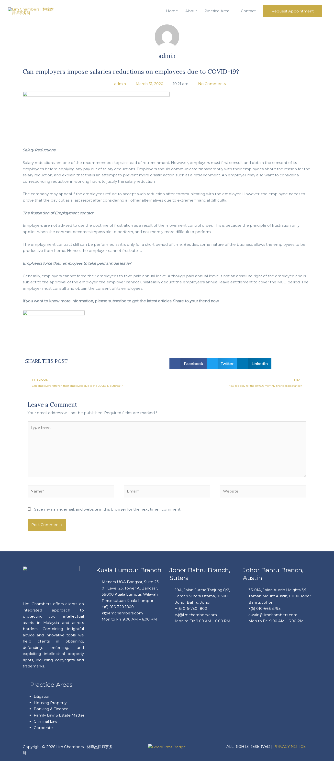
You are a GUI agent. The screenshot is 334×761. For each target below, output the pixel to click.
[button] (188, 363)
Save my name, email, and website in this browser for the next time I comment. (107, 509)
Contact (248, 11)
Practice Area (216, 11)
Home (172, 11)
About (191, 11)
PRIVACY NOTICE (289, 746)
